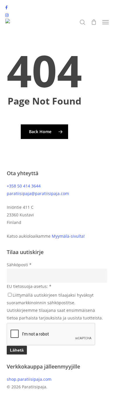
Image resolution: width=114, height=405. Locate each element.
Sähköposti (19, 264)
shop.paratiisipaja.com (29, 379)
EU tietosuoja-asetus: (29, 286)
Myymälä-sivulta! (68, 236)
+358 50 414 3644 (24, 186)
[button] (105, 22)
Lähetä (17, 350)
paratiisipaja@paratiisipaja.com (38, 193)
